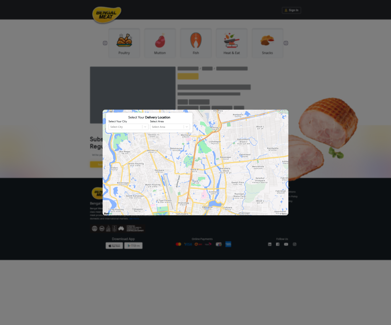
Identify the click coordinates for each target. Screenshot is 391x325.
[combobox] (110, 127)
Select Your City (118, 121)
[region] (195, 162)
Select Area (157, 121)
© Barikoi (284, 213)
